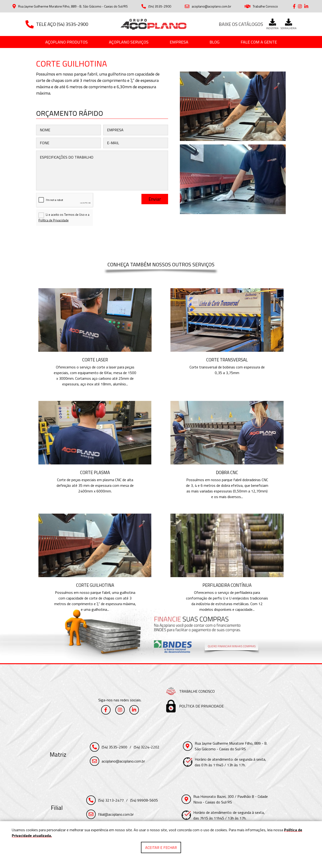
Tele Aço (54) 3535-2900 (62, 24)
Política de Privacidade (53, 220)
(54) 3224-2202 (146, 747)
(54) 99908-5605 (144, 800)
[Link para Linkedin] (306, 6)
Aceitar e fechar (161, 847)
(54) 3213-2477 (111, 800)
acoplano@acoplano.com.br (211, 6)
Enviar (155, 199)
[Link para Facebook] (294, 6)
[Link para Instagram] (300, 6)
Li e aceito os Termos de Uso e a (63, 217)
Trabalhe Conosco (265, 6)
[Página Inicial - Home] (153, 24)
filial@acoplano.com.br (116, 814)
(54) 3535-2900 (159, 6)
